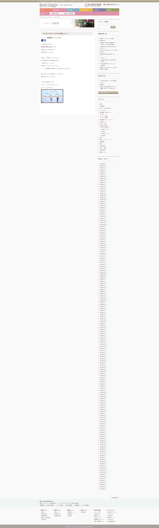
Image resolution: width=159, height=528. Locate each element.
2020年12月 (103, 270)
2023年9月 (102, 201)
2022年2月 (102, 241)
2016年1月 (102, 390)
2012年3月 (102, 486)
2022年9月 (102, 226)
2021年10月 (103, 249)
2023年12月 (103, 195)
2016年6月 (102, 379)
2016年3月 (102, 386)
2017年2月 (102, 363)
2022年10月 (103, 224)
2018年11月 (103, 319)
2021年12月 (103, 245)
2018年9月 (102, 323)
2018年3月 (102, 335)
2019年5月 (102, 310)
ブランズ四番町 (105, 117)
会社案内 (109, 10)
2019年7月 (102, 306)
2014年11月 (103, 419)
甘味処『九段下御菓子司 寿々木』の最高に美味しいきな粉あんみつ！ (108, 88)
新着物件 (42, 505)
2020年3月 (102, 289)
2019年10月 (103, 300)
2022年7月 (102, 230)
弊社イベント (103, 152)
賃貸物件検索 (44, 515)
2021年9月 (102, 252)
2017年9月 (102, 348)
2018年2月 (102, 338)
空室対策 (70, 515)
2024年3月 (102, 189)
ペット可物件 (59, 505)
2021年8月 (102, 254)
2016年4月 (102, 384)
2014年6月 (102, 430)
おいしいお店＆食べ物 (105, 108)
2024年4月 (102, 186)
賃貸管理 (70, 513)
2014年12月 (103, 417)
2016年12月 (103, 367)
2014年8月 (102, 426)
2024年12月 (103, 176)
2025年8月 (102, 163)
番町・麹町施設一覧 (98, 521)
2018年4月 (102, 333)
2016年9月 (102, 373)
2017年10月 (103, 346)
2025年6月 (102, 168)
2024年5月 (102, 184)
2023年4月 (102, 212)
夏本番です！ (103, 40)
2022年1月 (102, 243)
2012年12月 (103, 468)
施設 (102, 114)
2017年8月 (102, 350)
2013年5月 (102, 457)
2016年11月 (103, 369)
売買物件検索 (57, 515)
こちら (42, 49)
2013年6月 (102, 455)
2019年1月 (102, 317)
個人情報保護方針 (111, 521)
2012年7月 (102, 478)
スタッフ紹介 (110, 513)
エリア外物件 (85, 505)
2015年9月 (102, 398)
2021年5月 (102, 260)
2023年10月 (103, 199)
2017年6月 (102, 354)
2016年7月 (102, 377)
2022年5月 (102, 235)
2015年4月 (102, 409)
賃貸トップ (43, 512)
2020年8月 (102, 279)
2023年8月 (102, 203)
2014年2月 (102, 438)
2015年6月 (102, 405)
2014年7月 (102, 428)
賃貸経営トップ (71, 512)
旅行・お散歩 (103, 148)
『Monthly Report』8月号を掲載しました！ (56, 33)
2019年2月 (102, 314)
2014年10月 (103, 421)
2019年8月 (102, 304)
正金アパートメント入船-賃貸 (47, 503)
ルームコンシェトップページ (46, 17)
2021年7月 (102, 256)
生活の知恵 (102, 146)
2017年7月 (102, 352)
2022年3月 (102, 239)
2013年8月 (102, 451)
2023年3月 (102, 214)
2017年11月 (103, 344)
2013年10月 (103, 447)
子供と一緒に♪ (103, 124)
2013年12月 (103, 442)
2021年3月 (102, 264)
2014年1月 (102, 440)
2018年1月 (102, 340)
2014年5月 (102, 432)
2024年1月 (102, 193)
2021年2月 (102, 266)
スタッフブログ (57, 17)
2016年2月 (102, 388)
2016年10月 (103, 371)
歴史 (101, 137)
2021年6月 (102, 258)
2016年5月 (102, 382)
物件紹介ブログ (97, 515)
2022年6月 (102, 233)
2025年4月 (102, 172)
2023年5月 (102, 210)
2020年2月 (102, 291)
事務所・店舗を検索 (45, 517)
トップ (42, 10)
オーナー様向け (84, 10)
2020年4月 (102, 287)
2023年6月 (102, 207)
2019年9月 (102, 302)
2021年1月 (102, 268)
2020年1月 (102, 293)
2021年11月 (103, 247)
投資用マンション (105, 129)
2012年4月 (102, 484)
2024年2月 (102, 191)
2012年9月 (102, 474)
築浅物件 (77, 505)
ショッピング (103, 110)
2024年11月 (103, 178)
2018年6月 (102, 329)
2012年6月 (102, 480)
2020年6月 (102, 283)
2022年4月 (102, 237)
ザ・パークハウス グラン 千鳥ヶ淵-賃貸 (68, 503)
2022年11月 (103, 222)
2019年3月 (102, 312)
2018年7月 (102, 327)
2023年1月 (102, 218)
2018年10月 (103, 321)
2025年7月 (102, 165)
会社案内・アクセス (111, 512)
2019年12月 (103, 296)
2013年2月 (102, 463)
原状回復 (103, 135)
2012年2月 (102, 489)
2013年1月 (102, 465)
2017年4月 (102, 359)
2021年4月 (102, 262)
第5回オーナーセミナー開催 (106, 38)
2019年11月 (103, 298)
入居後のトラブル (105, 133)
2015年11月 (103, 394)
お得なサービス (97, 517)
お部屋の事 (102, 150)
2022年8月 (102, 228)
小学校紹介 (43, 519)
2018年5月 (102, 331)
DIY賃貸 (103, 131)
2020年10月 (103, 275)
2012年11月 (103, 470)
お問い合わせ (110, 519)
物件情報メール (110, 517)
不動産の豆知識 (103, 126)
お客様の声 (96, 513)
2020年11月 (103, 273)
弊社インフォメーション (106, 139)
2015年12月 (103, 392)
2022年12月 (103, 220)
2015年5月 (102, 407)
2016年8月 (102, 375)
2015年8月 (102, 400)
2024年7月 (102, 180)
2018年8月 (102, 325)
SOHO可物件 (69, 505)
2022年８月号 (44, 46)
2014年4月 (102, 434)
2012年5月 (102, 482)
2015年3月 (102, 411)
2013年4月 (102, 459)
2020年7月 (102, 281)
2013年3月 (102, 461)
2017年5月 (102, 356)
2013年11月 (103, 444)
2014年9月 (102, 424)
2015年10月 (103, 396)
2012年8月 (102, 476)
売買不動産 (69, 10)
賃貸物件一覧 (44, 513)
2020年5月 (102, 285)
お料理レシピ (103, 121)
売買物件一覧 (57, 513)
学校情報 (102, 106)
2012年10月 (103, 472)
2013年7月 (102, 453)
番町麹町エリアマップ (99, 519)
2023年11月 (103, 197)
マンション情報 (103, 116)
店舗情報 (102, 141)
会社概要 (109, 515)
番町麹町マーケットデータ (54, 37)
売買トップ (56, 512)
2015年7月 (102, 403)
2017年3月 (102, 361)
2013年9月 (102, 449)
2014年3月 (102, 436)
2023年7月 (102, 205)
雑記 (101, 104)
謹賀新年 (102, 84)
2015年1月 (102, 415)
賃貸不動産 (56, 10)
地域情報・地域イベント (106, 112)
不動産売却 (96, 10)
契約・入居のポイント (106, 127)
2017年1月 (102, 365)
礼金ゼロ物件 (50, 505)
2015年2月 (102, 413)
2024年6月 (102, 182)
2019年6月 (102, 308)
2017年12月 (103, 342)
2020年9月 (102, 277)
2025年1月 (102, 174)
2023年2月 (102, 216)
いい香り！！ (103, 57)
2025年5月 (102, 170)
